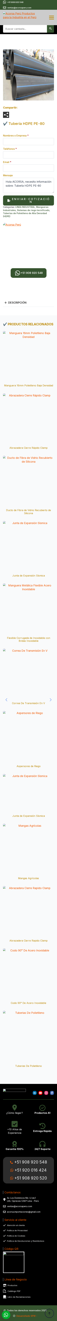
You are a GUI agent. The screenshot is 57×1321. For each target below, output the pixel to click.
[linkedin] (35, 1093)
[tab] (15, 303)
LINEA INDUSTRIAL (25, 207)
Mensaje (8, 175)
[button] (50, 29)
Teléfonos (10, 149)
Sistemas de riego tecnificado (33, 210)
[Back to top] (49, 1313)
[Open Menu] (51, 17)
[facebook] (52, 1093)
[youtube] (40, 1093)
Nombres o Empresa (16, 135)
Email (7, 162)
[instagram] (46, 1093)
